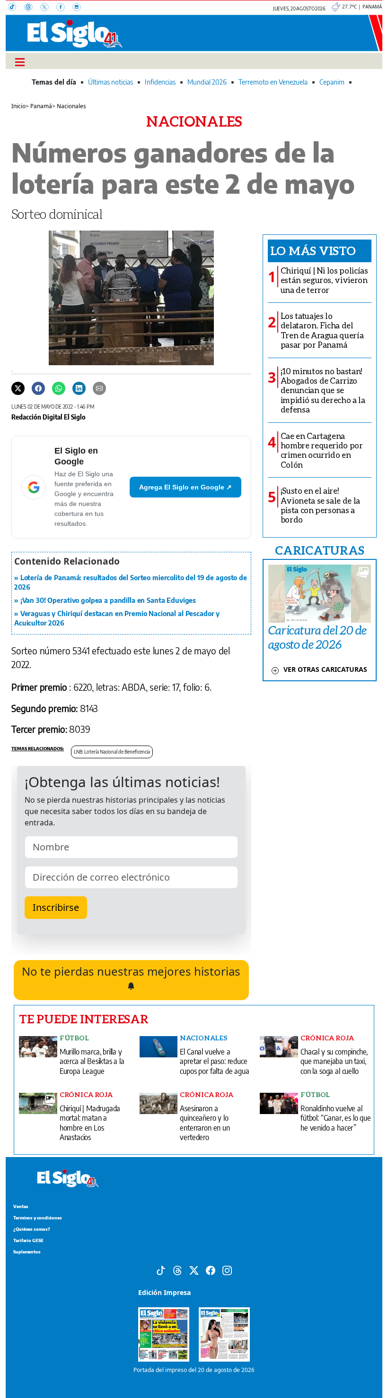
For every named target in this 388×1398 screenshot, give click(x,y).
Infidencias (160, 82)
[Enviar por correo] (99, 388)
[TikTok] (16, 8)
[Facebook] (64, 8)
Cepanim (331, 82)
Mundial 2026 (207, 82)
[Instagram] (79, 8)
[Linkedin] (79, 388)
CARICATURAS (319, 550)
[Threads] (32, 8)
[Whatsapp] (58, 388)
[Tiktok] (161, 1269)
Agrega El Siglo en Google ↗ (185, 487)
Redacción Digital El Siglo (48, 416)
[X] (48, 8)
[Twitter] (18, 388)
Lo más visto (313, 250)
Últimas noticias (110, 82)
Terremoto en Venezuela (273, 82)
